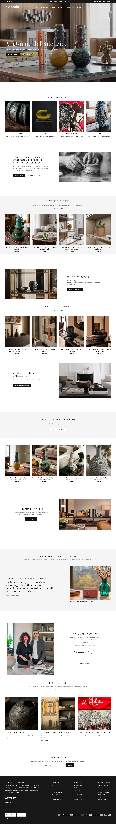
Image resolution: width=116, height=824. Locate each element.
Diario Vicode (77, 790)
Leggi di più (8, 738)
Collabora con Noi (56, 799)
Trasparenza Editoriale (104, 797)
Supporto (54, 787)
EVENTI (79, 7)
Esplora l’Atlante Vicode (34, 175)
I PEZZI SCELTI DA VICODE (58, 201)
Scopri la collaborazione (75, 289)
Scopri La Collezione (12, 54)
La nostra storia (78, 794)
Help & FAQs (95, 1)
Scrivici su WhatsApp (57, 792)
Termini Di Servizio (103, 785)
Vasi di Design (78, 797)
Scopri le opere (31, 519)
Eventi (75, 792)
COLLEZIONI (44, 7)
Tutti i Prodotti (78, 799)
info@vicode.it (56, 794)
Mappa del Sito (102, 799)
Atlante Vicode (78, 785)
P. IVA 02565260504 (57, 785)
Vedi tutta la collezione (58, 429)
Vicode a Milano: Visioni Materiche (94, 732)
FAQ (53, 790)
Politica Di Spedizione (103, 787)
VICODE (10, 818)
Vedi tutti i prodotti (58, 208)
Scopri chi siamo (19, 175)
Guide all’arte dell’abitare (80, 787)
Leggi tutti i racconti (58, 689)
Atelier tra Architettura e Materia (57, 732)
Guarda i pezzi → (26, 54)
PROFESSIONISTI (69, 7)
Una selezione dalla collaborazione (58, 306)
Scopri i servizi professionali (22, 385)
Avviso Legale (101, 794)
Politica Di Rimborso (103, 790)
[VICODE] (12, 7)
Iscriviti (70, 765)
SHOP (36, 7)
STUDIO (53, 7)
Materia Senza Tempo (15, 732)
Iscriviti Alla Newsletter (52, 1)
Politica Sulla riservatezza (104, 792)
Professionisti (55, 797)
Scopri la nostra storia (85, 663)
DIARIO (60, 7)
